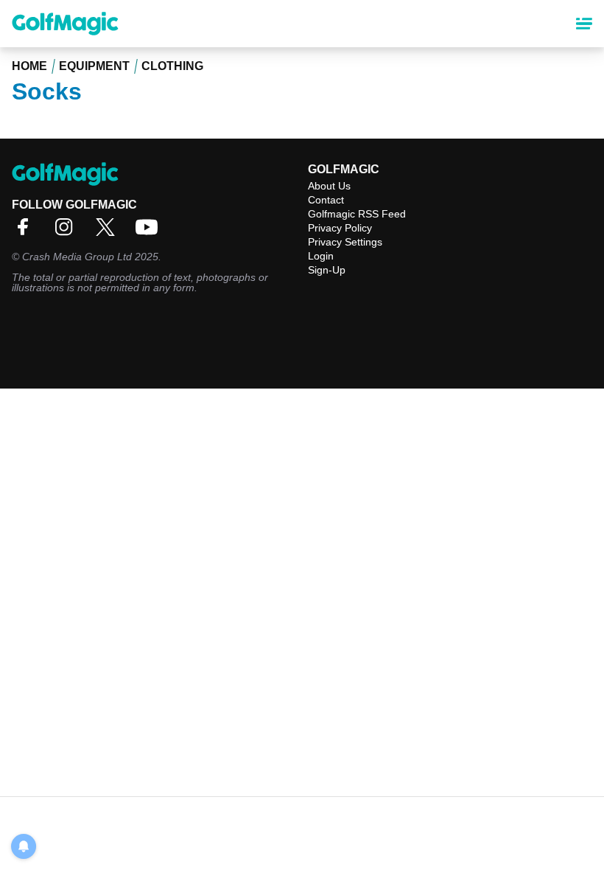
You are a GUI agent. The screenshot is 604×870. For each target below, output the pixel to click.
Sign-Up (326, 270)
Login (321, 256)
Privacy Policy (340, 228)
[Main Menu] (584, 23)
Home (29, 66)
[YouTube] (150, 232)
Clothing (172, 66)
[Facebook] (26, 232)
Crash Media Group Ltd (77, 256)
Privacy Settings (345, 242)
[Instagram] (67, 232)
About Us (329, 186)
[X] (109, 232)
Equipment (94, 66)
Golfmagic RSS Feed (357, 214)
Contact (326, 200)
